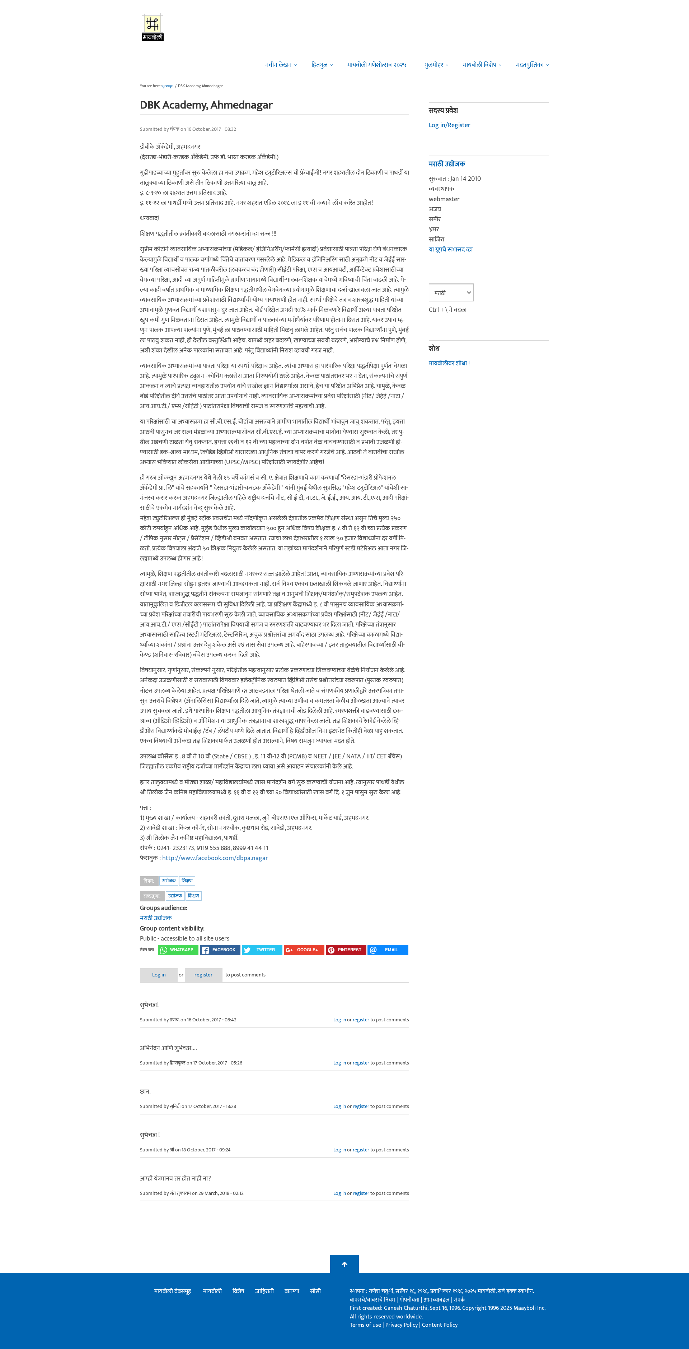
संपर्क (459, 1300)
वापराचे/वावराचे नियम (372, 1300)
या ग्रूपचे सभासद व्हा (451, 249)
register (203, 974)
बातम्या (292, 1291)
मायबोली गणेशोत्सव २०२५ (377, 65)
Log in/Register (449, 125)
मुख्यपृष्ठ (167, 86)
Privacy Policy (402, 1325)
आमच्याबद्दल (437, 1300)
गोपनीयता (410, 1300)
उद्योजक (169, 881)
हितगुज (319, 65)
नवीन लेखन (278, 65)
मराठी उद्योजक (156, 918)
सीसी (315, 1291)
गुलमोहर (434, 65)
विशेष (238, 1291)
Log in (159, 974)
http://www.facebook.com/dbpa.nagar (215, 858)
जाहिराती (264, 1291)
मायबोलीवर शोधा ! (449, 363)
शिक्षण (187, 881)
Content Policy (440, 1325)
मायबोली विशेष (479, 65)
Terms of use (365, 1325)
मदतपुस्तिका (530, 65)
